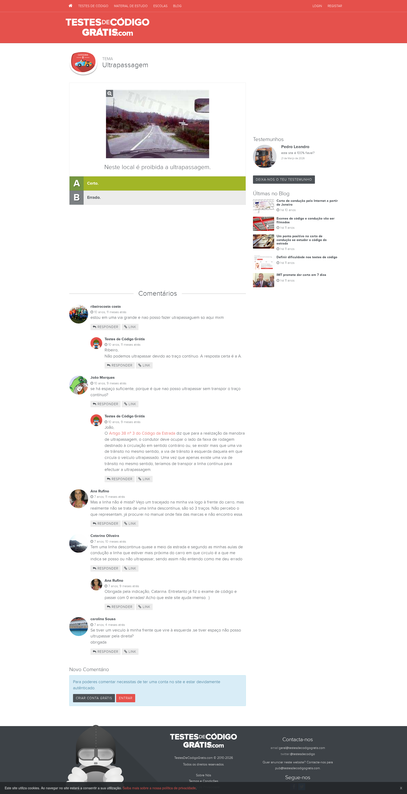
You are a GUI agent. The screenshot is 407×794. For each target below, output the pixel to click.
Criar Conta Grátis (94, 698)
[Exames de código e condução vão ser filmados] (263, 224)
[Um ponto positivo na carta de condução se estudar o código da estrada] (263, 241)
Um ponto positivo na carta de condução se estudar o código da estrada (302, 239)
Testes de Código (93, 6)
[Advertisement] (255, 27)
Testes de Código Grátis (107, 27)
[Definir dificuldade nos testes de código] (263, 262)
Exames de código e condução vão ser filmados (305, 220)
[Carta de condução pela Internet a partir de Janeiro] (263, 206)
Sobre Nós (203, 775)
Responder (107, 327)
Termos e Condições (203, 781)
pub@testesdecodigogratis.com (297, 768)
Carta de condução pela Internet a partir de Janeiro (307, 202)
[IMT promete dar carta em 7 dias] (263, 280)
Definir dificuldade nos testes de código (307, 257)
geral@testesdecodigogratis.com (302, 748)
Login (317, 6)
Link (131, 327)
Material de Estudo (131, 6)
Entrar (125, 698)
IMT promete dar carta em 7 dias (301, 275)
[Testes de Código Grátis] (70, 6)
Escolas (160, 6)
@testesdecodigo (302, 754)
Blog (177, 6)
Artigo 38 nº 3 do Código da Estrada (142, 433)
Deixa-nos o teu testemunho (284, 180)
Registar (335, 6)
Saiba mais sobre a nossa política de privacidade (159, 788)
